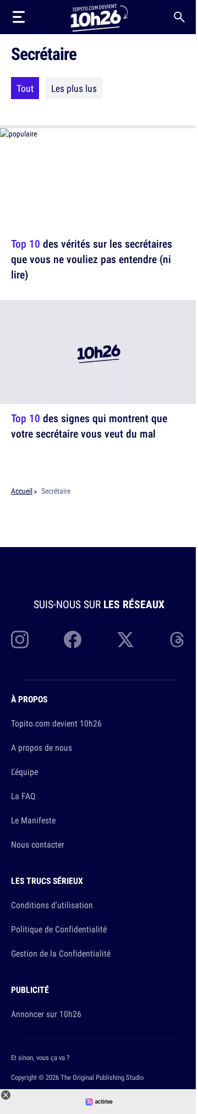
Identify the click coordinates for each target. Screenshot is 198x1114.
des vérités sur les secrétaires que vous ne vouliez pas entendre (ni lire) (91, 259)
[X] (125, 639)
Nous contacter (37, 844)
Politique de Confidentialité (59, 929)
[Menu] (18, 17)
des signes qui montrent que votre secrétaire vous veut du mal (89, 426)
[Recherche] (179, 17)
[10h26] (99, 17)
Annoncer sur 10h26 (46, 1014)
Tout (25, 88)
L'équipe (24, 772)
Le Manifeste (33, 820)
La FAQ (23, 796)
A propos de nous (41, 747)
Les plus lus (74, 88)
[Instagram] (20, 639)
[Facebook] (72, 639)
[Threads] (178, 639)
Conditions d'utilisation (52, 905)
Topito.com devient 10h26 (56, 723)
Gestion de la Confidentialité (61, 953)
